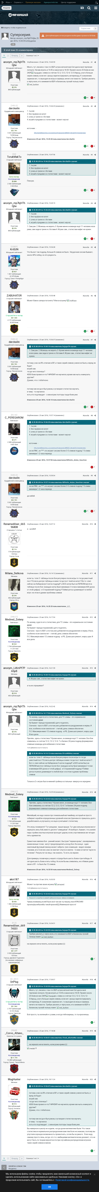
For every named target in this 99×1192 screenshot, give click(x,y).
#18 (91, 979)
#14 (91, 706)
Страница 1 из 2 (32, 55)
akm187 (14, 879)
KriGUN (14, 249)
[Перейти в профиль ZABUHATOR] (14, 307)
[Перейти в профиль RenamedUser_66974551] (14, 940)
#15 (91, 792)
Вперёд (15, 56)
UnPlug (14, 981)
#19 (91, 1031)
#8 (92, 415)
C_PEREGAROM (14, 417)
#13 (91, 668)
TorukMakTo (14, 156)
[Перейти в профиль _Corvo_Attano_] (14, 1044)
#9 (92, 476)
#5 (92, 247)
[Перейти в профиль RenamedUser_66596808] (14, 538)
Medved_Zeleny (14, 619)
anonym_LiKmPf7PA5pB (14, 669)
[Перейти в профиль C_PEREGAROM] (14, 429)
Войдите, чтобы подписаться (14, 28)
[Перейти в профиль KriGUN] (14, 261)
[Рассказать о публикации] (95, 62)
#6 (92, 296)
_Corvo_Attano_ (14, 1033)
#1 (92, 62)
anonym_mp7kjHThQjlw (26, 38)
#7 (92, 340)
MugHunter (14, 1079)
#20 (91, 1079)
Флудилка (31, 41)
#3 (92, 155)
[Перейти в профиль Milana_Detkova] (14, 585)
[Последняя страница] (22, 55)
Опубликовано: (41, 62)
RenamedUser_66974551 (14, 927)
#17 (91, 923)
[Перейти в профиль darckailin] (14, 120)
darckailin (14, 108)
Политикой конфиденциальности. (72, 1180)
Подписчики (85, 28)
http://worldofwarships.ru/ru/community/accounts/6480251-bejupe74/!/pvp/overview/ (60, 133)
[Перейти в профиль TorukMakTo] (14, 168)
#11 (91, 573)
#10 (91, 524)
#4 (92, 203)
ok (49, 1187)
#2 (92, 106)
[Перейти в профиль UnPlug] (14, 993)
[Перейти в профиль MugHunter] (14, 1091)
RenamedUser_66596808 (14, 525)
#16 (91, 879)
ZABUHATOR (14, 295)
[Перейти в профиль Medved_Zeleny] (14, 631)
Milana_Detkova (14, 573)
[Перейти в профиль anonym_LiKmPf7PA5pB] (14, 682)
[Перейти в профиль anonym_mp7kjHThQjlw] (5, 36)
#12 (91, 617)
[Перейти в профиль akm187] (14, 891)
